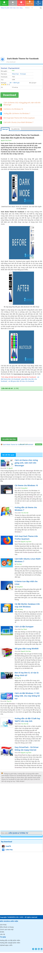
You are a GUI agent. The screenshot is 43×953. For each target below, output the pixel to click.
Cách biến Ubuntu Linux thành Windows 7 (18, 122)
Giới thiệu (3, 925)
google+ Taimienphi (36, 949)
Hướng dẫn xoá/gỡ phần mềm (10, 943)
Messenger (30, 471)
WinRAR (17, 656)
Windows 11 (13, 704)
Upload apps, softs (6, 945)
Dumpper (22, 636)
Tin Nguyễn (10, 468)
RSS (39, 949)
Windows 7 (18, 532)
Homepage (23, 74)
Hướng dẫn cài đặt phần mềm (10, 940)
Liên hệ (2, 934)
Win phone (21, 4)
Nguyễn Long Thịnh (26, 541)
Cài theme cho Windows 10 (13, 109)
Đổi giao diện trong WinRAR (26, 648)
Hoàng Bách (24, 488)
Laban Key (9, 849)
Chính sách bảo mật (6, 929)
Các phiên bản (15, 129)
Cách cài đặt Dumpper (24, 626)
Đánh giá (5, 129)
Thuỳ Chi (18, 678)
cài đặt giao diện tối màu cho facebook (21, 381)
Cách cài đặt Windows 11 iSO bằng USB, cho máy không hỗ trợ (27, 696)
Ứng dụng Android (13, 68)
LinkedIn (41, 949)
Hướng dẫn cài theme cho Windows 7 (17, 113)
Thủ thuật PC (38, 4)
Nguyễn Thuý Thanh (6, 140)
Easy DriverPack (20, 755)
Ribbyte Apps (15, 74)
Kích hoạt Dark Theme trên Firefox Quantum (19, 118)
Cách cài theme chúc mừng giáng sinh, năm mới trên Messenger (22, 104)
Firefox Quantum (28, 552)
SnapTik (8, 846)
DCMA (2, 932)
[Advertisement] (21, 34)
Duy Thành (24, 629)
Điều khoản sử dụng (7, 927)
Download (4, 68)
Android (4, 4)
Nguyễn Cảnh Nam (26, 651)
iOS (13, 4)
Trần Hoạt (19, 564)
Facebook (4, 167)
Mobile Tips (30, 3)
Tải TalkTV (30, 732)
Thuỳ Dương (19, 609)
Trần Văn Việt (24, 513)
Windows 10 (31, 497)
